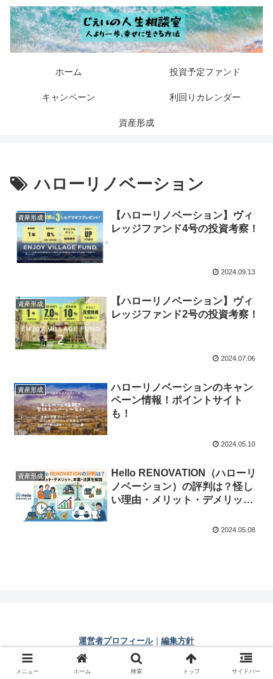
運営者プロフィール (116, 640)
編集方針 (177, 640)
